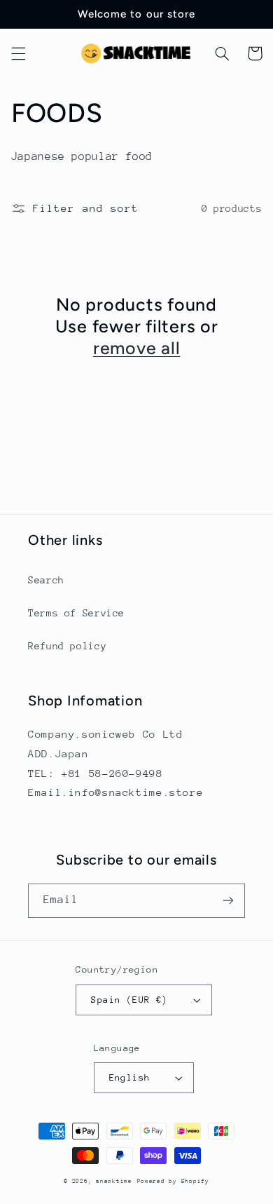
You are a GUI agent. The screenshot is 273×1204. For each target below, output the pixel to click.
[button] (18, 53)
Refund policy (67, 645)
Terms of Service (76, 612)
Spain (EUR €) (129, 999)
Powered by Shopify (173, 1180)
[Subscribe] (228, 901)
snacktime (114, 1180)
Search (46, 580)
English (129, 1077)
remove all (137, 347)
